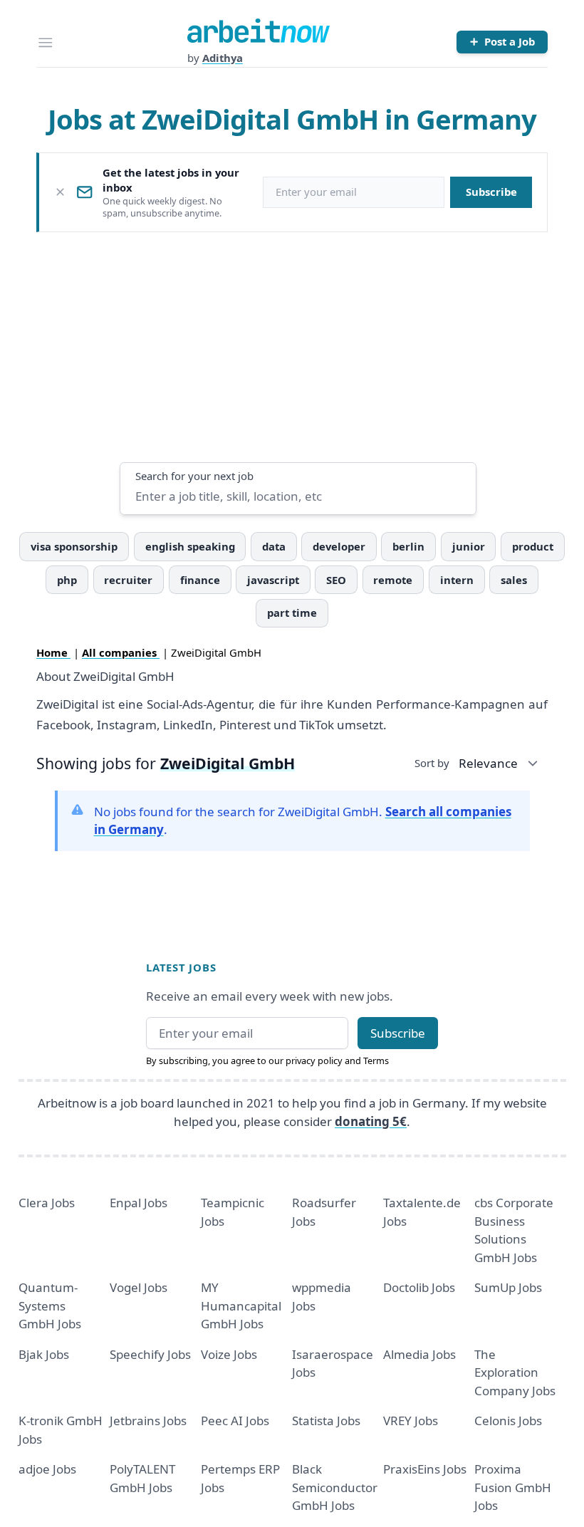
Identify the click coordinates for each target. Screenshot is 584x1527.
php (67, 580)
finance (200, 580)
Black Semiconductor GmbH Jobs (334, 1487)
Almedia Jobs (419, 1354)
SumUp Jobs (508, 1287)
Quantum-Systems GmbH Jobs (50, 1305)
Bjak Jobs (44, 1354)
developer (339, 546)
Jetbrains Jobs (148, 1420)
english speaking (190, 546)
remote (392, 580)
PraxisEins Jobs (424, 1469)
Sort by (431, 763)
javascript (273, 580)
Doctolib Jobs (419, 1287)
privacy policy (314, 1060)
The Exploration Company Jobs (515, 1372)
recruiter (128, 580)
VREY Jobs (410, 1420)
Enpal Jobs (138, 1202)
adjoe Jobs (47, 1469)
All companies (121, 652)
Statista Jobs (326, 1420)
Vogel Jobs (138, 1287)
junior (468, 546)
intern (457, 580)
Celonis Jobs (508, 1420)
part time (292, 612)
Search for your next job (194, 476)
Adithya (222, 58)
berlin (408, 546)
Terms (376, 1060)
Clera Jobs (47, 1202)
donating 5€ (371, 1121)
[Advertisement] (292, 347)
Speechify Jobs (150, 1354)
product (532, 546)
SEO (336, 580)
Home (53, 652)
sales (514, 580)
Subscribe (491, 191)
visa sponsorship (74, 546)
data (274, 546)
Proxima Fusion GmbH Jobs (512, 1487)
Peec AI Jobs (235, 1420)
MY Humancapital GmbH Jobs (241, 1305)
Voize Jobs (229, 1354)
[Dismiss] (60, 192)
